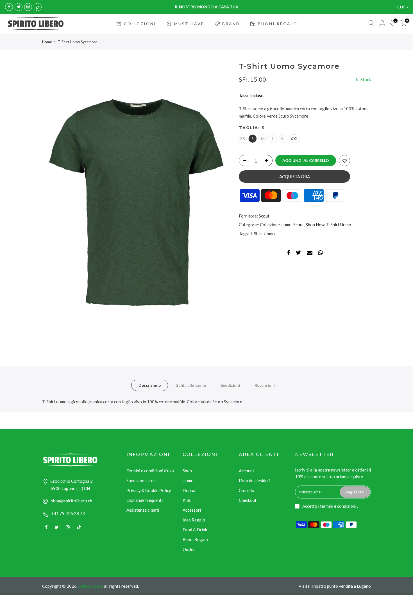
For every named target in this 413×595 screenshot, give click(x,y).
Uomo (188, 480)
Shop (187, 470)
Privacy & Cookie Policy (148, 490)
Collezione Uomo (276, 224)
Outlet (189, 549)
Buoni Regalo (195, 539)
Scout (264, 215)
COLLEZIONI (140, 23)
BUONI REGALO (278, 23)
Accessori (192, 509)
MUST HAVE (189, 23)
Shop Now (315, 224)
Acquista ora (294, 176)
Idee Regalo (194, 519)
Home (47, 42)
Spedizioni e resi (141, 480)
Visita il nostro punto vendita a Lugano (335, 586)
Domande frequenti (144, 500)
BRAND (231, 23)
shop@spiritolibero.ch (71, 500)
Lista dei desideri (254, 480)
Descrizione (150, 385)
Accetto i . (330, 506)
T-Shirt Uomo (338, 224)
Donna (189, 490)
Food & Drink (195, 529)
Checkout (248, 500)
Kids (187, 500)
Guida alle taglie (190, 385)
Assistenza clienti (142, 509)
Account (246, 470)
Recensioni (265, 385)
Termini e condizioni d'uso (150, 470)
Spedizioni (230, 385)
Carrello (246, 490)
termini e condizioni (338, 506)
